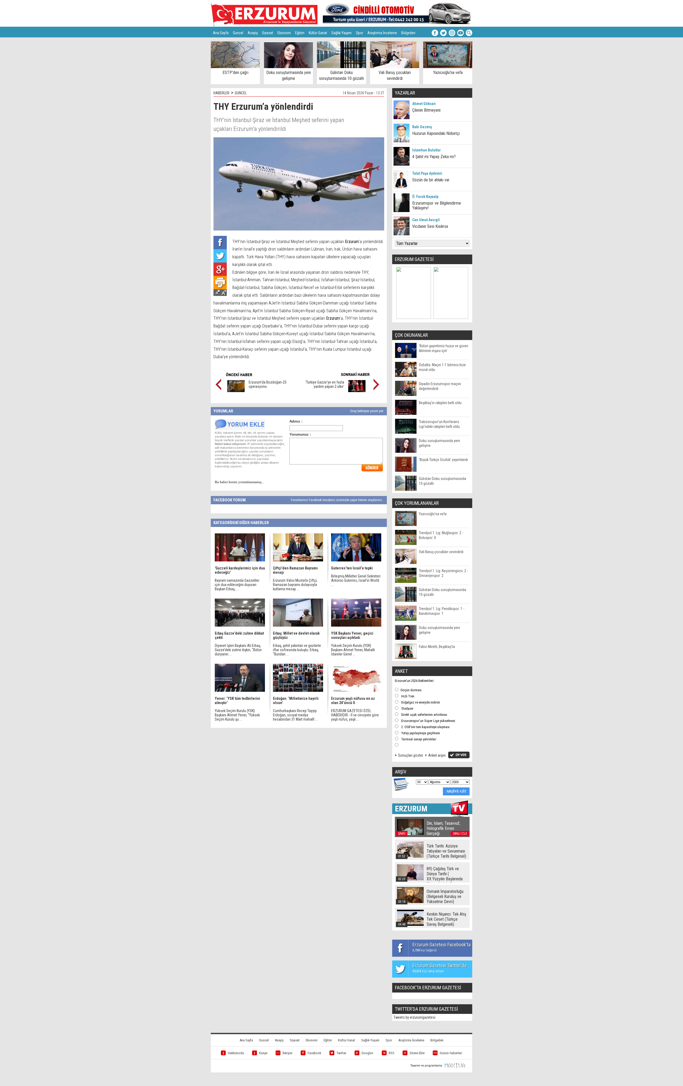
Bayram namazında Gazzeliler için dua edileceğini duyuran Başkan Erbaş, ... (237, 584)
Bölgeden (408, 33)
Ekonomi (284, 33)
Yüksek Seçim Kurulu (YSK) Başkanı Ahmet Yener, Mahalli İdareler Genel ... (353, 649)
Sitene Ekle (417, 1053)
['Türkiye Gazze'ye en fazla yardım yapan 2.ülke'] (357, 391)
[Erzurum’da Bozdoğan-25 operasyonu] (236, 391)
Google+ (368, 1053)
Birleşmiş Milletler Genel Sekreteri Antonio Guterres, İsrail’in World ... (355, 580)
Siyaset (267, 33)
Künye (263, 1053)
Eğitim (299, 33)
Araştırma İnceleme (382, 33)
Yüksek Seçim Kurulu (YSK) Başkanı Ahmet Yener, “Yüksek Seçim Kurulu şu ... (237, 715)
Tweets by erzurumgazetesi (414, 1017)
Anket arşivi (437, 755)
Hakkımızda (236, 1053)
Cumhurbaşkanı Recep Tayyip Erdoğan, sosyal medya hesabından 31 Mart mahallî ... (295, 715)
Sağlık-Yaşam (341, 33)
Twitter (341, 1053)
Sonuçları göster (410, 755)
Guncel (238, 33)
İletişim (287, 1053)
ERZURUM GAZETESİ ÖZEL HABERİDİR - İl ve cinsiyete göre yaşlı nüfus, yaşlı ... (355, 715)
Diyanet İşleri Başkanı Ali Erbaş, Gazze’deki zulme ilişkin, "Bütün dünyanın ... (238, 649)
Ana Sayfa (221, 33)
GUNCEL (241, 93)
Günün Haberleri (451, 1053)
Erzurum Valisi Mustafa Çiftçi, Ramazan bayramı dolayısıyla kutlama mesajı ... (295, 584)
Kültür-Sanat (318, 33)
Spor (359, 33)
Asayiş (253, 33)
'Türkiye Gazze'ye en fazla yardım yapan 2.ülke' (324, 384)
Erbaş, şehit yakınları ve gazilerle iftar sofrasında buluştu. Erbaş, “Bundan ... (297, 649)
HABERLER (221, 93)
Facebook (314, 1053)
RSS (391, 1053)
